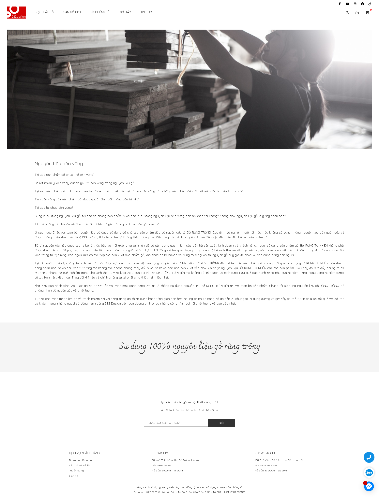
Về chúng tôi (100, 12)
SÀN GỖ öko (72, 12)
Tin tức (146, 12)
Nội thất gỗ (45, 12)
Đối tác (125, 12)
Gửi (221, 423)
